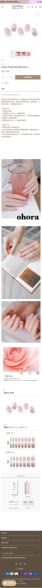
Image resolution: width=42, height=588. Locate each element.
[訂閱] (39, 554)
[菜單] (2, 7)
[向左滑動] (1, 2)
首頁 (2, 60)
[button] (28, 7)
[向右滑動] (40, 2)
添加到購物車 (28, 77)
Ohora (3, 64)
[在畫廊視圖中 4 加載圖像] (28, 54)
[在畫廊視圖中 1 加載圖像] (14, 54)
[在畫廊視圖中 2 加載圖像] (18, 54)
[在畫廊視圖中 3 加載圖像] (23, 54)
